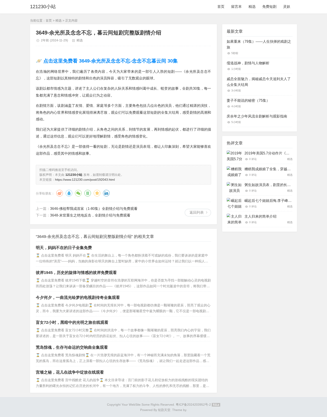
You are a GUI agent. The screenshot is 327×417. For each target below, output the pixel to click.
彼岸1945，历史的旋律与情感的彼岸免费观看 (76, 272)
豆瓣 (87, 193)
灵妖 (286, 6)
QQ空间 (97, 193)
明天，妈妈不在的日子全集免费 (64, 247)
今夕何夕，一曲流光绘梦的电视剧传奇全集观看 (78, 297)
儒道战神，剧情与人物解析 (248, 63)
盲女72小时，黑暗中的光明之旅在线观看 (72, 322)
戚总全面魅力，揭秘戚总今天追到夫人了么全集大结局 (259, 82)
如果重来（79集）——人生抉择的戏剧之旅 (259, 44)
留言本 (236, 6)
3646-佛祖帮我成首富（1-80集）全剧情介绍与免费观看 (93, 209)
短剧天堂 (164, 410)
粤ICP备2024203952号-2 (193, 404)
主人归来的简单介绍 (260, 216)
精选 (252, 6)
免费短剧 (269, 6)
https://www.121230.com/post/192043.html (85, 179)
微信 (78, 193)
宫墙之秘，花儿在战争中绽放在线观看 (70, 372)
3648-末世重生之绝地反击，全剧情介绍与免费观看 (90, 215)
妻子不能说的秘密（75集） (248, 100)
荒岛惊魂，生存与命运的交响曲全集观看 (72, 347)
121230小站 (43, 6)
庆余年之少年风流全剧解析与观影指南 (257, 116)
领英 (106, 193)
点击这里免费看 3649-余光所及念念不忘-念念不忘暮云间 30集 (110, 61)
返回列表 (197, 212)
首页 (220, 6)
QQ (69, 193)
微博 (59, 193)
